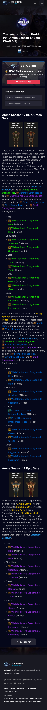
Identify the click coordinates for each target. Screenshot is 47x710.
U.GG (11, 698)
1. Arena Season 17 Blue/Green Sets (21, 97)
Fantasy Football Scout (23, 701)
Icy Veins (7, 670)
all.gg (6, 698)
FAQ (27, 689)
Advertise (20, 689)
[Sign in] (35, 3)
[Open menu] (42, 3)
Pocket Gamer (9, 701)
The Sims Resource (21, 698)
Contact (12, 689)
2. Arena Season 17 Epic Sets (18, 104)
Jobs (16, 692)
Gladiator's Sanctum (27, 338)
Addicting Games (36, 698)
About (6, 689)
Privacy (33, 689)
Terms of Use (8, 692)
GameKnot (37, 701)
